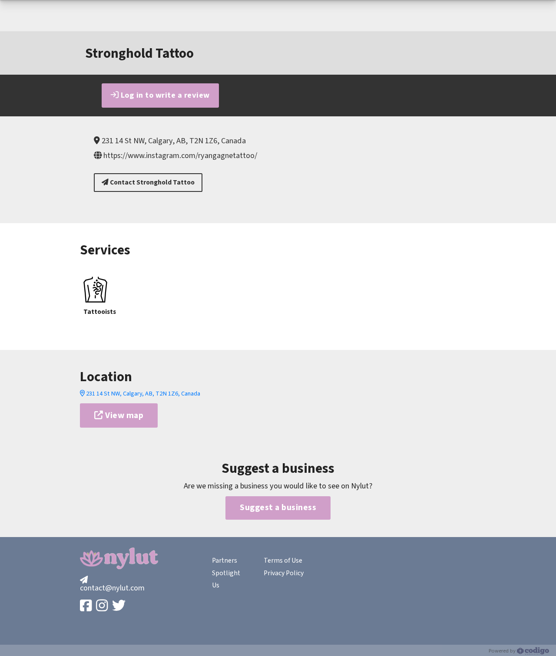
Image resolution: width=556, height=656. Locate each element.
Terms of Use (283, 560)
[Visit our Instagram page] (102, 606)
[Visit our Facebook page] (86, 606)
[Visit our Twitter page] (119, 606)
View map (123, 415)
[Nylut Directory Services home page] (119, 558)
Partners (224, 560)
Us (215, 585)
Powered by (503, 651)
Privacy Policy (284, 573)
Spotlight (226, 573)
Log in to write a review (164, 95)
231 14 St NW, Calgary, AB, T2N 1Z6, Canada (142, 393)
